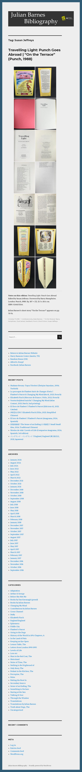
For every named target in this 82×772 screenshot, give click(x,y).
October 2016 (15, 567)
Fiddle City (15, 626)
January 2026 (16, 460)
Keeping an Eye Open (19, 641)
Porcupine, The (17, 674)
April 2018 (14, 513)
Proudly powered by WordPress (40, 766)
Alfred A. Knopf (16, 362)
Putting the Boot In (18, 680)
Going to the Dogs (18, 632)
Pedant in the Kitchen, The (21, 671)
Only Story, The (16, 668)
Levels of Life (16, 650)
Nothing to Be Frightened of (22, 665)
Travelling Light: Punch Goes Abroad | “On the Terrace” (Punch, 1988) (34, 54)
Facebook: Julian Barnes (20, 365)
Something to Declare (19, 689)
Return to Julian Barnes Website (23, 353)
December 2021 (16, 481)
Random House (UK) (19, 359)
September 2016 (17, 570)
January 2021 (15, 487)
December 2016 (16, 561)
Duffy (12, 615)
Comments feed (17, 751)
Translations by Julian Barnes (23, 704)
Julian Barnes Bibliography (17, 766)
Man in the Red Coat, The (21, 656)
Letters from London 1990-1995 (23, 647)
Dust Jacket (21, 321)
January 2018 (15, 522)
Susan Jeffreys (53, 321)
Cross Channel (16, 612)
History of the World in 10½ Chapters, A (27, 635)
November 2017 (16, 528)
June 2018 (14, 507)
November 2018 (16, 493)
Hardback (29, 321)
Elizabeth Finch (17, 617)
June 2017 (14, 543)
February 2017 (16, 555)
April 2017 (14, 549)
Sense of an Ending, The (20, 686)
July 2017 (14, 540)
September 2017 (17, 534)
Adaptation (15, 591)
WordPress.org (16, 754)
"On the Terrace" (49, 319)
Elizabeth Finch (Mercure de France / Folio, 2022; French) (34, 397)
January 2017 (15, 558)
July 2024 (14, 466)
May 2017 (14, 546)
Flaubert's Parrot (17, 629)
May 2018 (14, 510)
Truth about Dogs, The (20, 707)
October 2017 (15, 531)
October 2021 (15, 484)
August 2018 (15, 502)
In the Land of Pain (18, 638)
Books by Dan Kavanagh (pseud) (24, 600)
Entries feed (15, 748)
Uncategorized (16, 710)
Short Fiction (42, 321)
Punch (35, 321)
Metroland (14, 659)
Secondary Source (18, 683)
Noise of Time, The (18, 662)
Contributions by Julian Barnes (31, 319)
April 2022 (14, 475)
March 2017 (15, 552)
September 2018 (17, 499)
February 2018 (16, 519)
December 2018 (16, 490)
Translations (16, 701)
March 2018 (15, 516)
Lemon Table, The (18, 644)
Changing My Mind (18, 606)
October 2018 (15, 496)
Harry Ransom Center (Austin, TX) (25, 356)
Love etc (13, 653)
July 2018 (14, 504)
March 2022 (15, 478)
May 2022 (14, 472)
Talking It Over (16, 695)
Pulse (12, 677)
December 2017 (16, 525)
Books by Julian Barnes (20, 603)
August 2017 (15, 537)
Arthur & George (17, 594)
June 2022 (14, 469)
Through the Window (19, 698)
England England (17, 620)
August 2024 (15, 463)
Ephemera (14, 623)
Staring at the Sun (18, 692)
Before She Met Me (18, 597)
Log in (13, 745)
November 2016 (16, 564)
